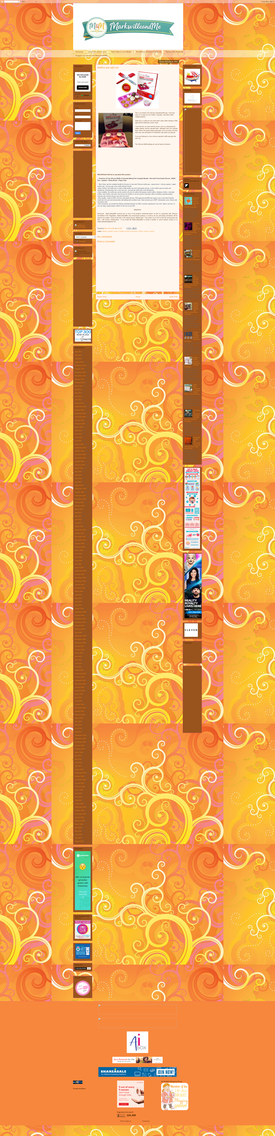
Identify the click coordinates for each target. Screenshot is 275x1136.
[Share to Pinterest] (136, 228)
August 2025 (79, 803)
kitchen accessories (131, 231)
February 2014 (80, 382)
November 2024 (80, 780)
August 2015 (79, 444)
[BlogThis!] (129, 228)
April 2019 (78, 595)
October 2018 (79, 574)
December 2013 (80, 376)
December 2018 (80, 581)
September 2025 (80, 807)
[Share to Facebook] (134, 228)
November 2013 (80, 372)
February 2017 (80, 506)
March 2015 (79, 427)
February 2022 (80, 690)
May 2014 (78, 393)
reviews (146, 231)
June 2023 (78, 728)
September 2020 (80, 636)
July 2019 (78, 605)
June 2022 (78, 701)
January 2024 (79, 745)
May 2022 (78, 697)
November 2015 (80, 454)
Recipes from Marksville (174, 52)
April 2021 (78, 656)
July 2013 (78, 358)
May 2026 (78, 831)
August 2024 (79, 769)
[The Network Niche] (82, 958)
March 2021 (79, 653)
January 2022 (79, 687)
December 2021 (80, 684)
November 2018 (80, 578)
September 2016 (80, 489)
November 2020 (80, 639)
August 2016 (79, 485)
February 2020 (80, 629)
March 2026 (79, 824)
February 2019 (80, 588)
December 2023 (80, 742)
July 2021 (78, 667)
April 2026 (78, 827)
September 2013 (80, 365)
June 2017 (78, 519)
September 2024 (80, 773)
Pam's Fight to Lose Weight (121, 52)
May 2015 (78, 434)
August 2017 (79, 526)
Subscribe (83, 87)
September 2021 (80, 673)
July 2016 (78, 482)
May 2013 (78, 355)
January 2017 (79, 502)
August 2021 (79, 670)
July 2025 (78, 800)
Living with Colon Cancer (97, 52)
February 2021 (80, 649)
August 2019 (79, 608)
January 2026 (79, 817)
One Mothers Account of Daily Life (148, 52)
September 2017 (80, 530)
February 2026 (80, 821)
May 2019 (78, 598)
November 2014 (80, 413)
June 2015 (78, 437)
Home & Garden (119, 231)
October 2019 (79, 615)
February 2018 (80, 547)
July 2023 (78, 732)
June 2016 (78, 478)
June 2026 (78, 834)
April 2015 (78, 430)
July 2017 (78, 523)
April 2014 (78, 389)
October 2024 (79, 776)
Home (138, 297)
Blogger (152, 1121)
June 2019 (78, 601)
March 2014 (79, 386)
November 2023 (80, 738)
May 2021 (78, 660)
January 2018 (79, 543)
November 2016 (80, 495)
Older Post (174, 297)
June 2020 (78, 632)
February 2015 (80, 423)
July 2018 (78, 564)
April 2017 (78, 513)
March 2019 (79, 591)
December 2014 (80, 417)
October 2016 (79, 492)
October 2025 (79, 810)
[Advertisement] (83, 184)
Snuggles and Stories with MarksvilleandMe (92, 55)
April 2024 (78, 756)
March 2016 (79, 468)
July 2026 (78, 838)
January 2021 (79, 646)
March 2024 (79, 752)
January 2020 (79, 625)
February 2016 (80, 465)
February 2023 (80, 714)
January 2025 (79, 783)
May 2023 (78, 725)
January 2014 (79, 379)
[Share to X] (132, 228)
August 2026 (79, 841)
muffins (140, 231)
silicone (151, 231)
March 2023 (79, 718)
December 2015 (80, 458)
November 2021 (80, 680)
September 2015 (80, 448)
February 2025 (80, 786)
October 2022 (79, 704)
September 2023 (80, 735)
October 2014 (79, 410)
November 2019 (80, 619)
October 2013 (79, 369)
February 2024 (80, 749)
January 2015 (79, 420)
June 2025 (78, 797)
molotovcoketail (136, 1121)
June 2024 (78, 762)
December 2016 (80, 499)
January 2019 (79, 584)
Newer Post (101, 297)
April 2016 (78, 471)
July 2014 (78, 399)
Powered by (77, 95)
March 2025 (79, 790)
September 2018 (80, 571)
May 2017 (78, 516)
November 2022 (80, 708)
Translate (82, 241)
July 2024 (78, 766)
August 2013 (79, 362)
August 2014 (79, 403)
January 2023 (79, 711)
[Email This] (127, 228)
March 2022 (79, 694)
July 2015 (78, 441)
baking (104, 231)
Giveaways (79, 52)
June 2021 (78, 663)
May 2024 (78, 759)
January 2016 (79, 461)
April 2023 (78, 721)
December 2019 (80, 622)
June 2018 (78, 560)
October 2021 (79, 677)
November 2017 (80, 536)
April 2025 (78, 793)
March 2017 (79, 509)
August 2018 (79, 567)
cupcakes (110, 231)
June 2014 (78, 396)
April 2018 (78, 554)
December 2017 (80, 540)
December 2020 (80, 643)
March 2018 (79, 550)
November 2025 (80, 814)
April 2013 (78, 352)
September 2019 (80, 612)
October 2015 (79, 451)
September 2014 (80, 406)
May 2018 (78, 557)
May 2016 (78, 475)
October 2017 (79, 533)
